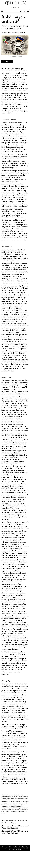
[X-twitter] (24, 11)
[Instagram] (27, 11)
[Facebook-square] (21, 11)
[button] (2, 11)
